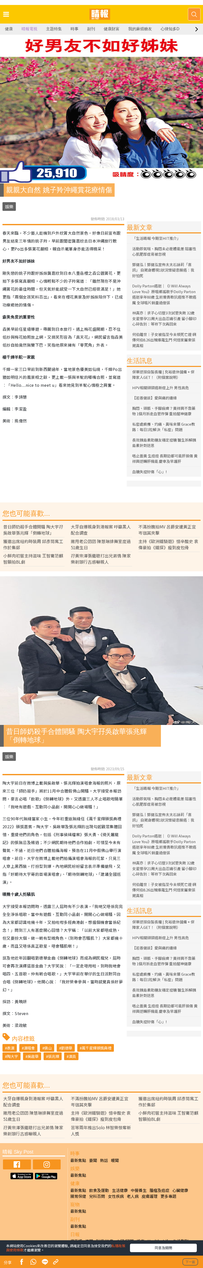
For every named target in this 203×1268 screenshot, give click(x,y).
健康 (9, 29)
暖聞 (115, 1160)
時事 (74, 29)
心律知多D (170, 29)
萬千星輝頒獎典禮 (96, 1047)
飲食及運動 (99, 1190)
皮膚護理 (149, 1196)
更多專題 (168, 1196)
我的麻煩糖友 (140, 29)
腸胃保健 (78, 1196)
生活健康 (120, 1190)
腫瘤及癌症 (159, 1190)
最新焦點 (78, 1160)
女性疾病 (116, 1196)
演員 (72, 1056)
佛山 (48, 1047)
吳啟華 (33, 1056)
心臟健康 (180, 1190)
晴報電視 (29, 29)
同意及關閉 (163, 1247)
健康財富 (112, 29)
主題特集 (54, 29)
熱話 (104, 1160)
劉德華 (66, 1047)
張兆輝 (53, 1056)
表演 (10, 1047)
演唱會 (29, 1047)
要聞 (93, 1160)
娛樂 (9, 206)
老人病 (133, 1196)
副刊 (91, 29)
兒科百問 (97, 1196)
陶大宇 (12, 1056)
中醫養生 (139, 1190)
